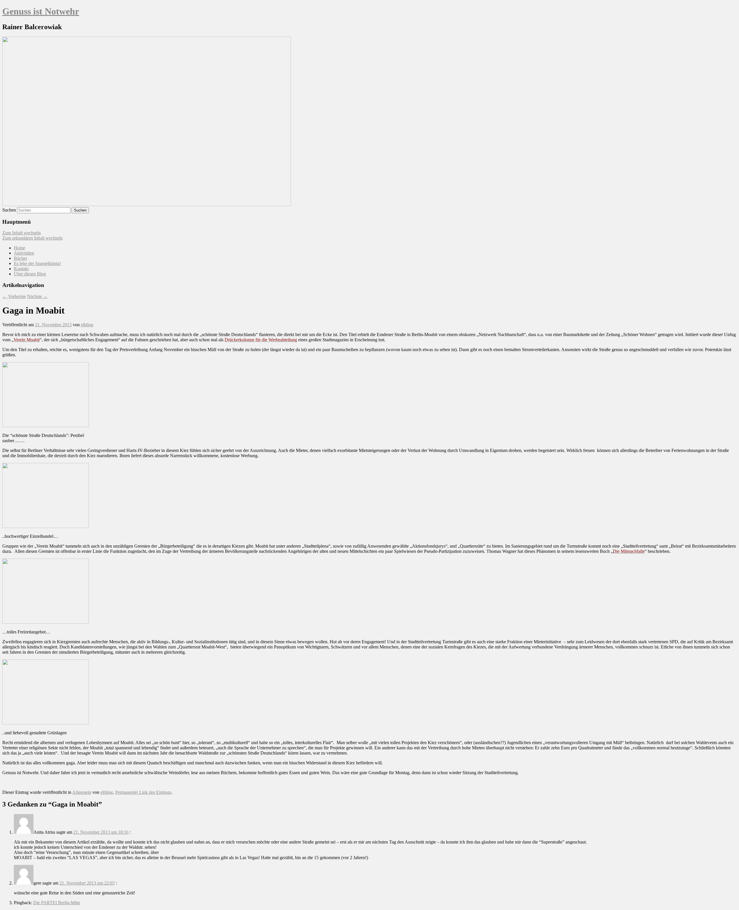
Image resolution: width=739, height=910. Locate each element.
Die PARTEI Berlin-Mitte (56, 902)
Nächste (37, 296)
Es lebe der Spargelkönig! (37, 263)
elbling (87, 324)
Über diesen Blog (30, 273)
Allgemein (81, 792)
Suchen (9, 209)
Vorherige (14, 296)
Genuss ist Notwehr (40, 11)
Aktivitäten (24, 253)
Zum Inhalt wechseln (21, 232)
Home (19, 247)
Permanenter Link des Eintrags (143, 792)
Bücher (20, 258)
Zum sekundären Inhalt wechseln (32, 238)
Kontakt (21, 268)
